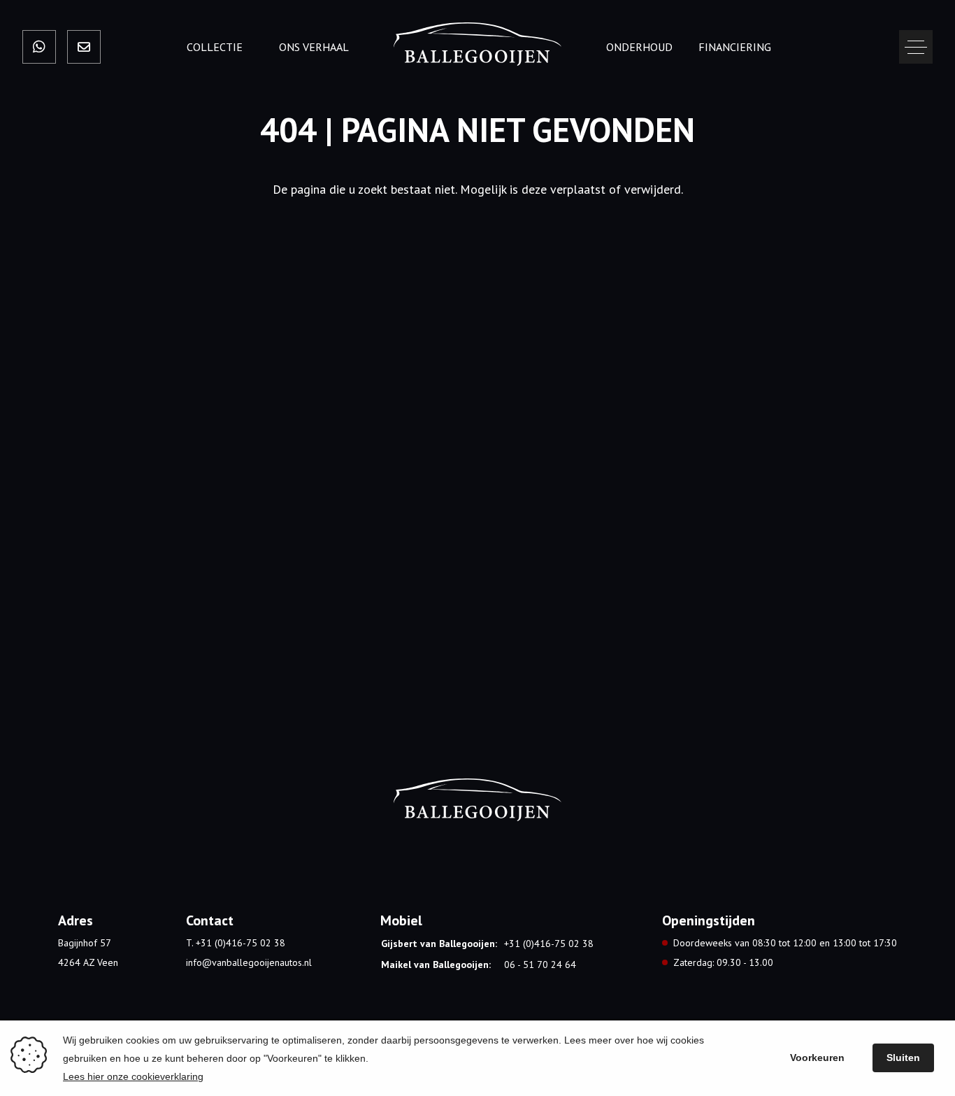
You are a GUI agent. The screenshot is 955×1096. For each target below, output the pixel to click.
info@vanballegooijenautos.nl (249, 962)
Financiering (734, 47)
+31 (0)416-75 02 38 (549, 943)
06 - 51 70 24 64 (540, 964)
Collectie (215, 47)
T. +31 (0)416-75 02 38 (235, 943)
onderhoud (639, 47)
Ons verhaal (314, 47)
